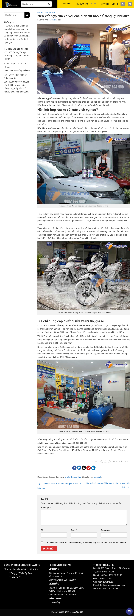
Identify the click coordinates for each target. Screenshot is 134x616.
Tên (43, 530)
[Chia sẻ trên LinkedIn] (93, 468)
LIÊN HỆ (115, 4)
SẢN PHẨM (67, 4)
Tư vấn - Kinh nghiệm (46, 13)
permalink (97, 477)
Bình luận (46, 507)
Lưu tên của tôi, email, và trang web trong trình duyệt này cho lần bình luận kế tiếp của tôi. (85, 542)
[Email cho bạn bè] (84, 468)
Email (74, 530)
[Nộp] (49, 4)
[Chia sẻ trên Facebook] (74, 468)
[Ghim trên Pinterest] (88, 468)
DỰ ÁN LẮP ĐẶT (82, 4)
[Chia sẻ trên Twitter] (79, 468)
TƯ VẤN (93, 4)
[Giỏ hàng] (130, 4)
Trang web (105, 530)
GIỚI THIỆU (104, 4)
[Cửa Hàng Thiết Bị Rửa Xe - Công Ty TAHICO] (11, 4)
